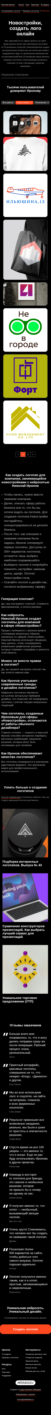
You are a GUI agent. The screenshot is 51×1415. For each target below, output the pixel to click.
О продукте (6, 1354)
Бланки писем (31, 1368)
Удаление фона (32, 1361)
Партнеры (6, 1372)
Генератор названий (34, 1358)
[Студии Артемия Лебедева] (25, 1382)
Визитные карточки (33, 1364)
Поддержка (6, 1376)
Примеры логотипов (10, 1358)
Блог (4, 1369)
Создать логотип (25, 1329)
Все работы (8, 103)
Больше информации (11, 797)
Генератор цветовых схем (36, 1354)
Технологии (40, 103)
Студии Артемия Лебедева (30, 1390)
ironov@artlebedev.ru (25, 1399)
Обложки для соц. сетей (35, 1371)
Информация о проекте (25, 1394)
